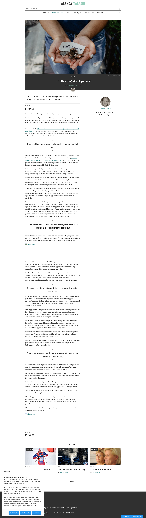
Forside (52, 508)
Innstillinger (13, 513)
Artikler (46, 13)
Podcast (100, 13)
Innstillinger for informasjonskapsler (132, 516)
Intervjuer (78, 13)
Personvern (58, 508)
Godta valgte (25, 513)
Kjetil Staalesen (63, 472)
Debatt (68, 13)
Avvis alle (37, 513)
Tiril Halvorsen (96, 472)
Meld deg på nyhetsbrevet (70, 508)
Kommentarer (57, 13)
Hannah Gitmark (74, 85)
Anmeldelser (89, 13)
